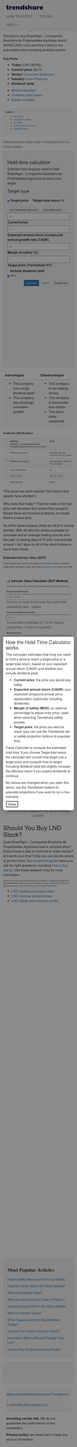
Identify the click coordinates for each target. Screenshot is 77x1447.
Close (12, 804)
